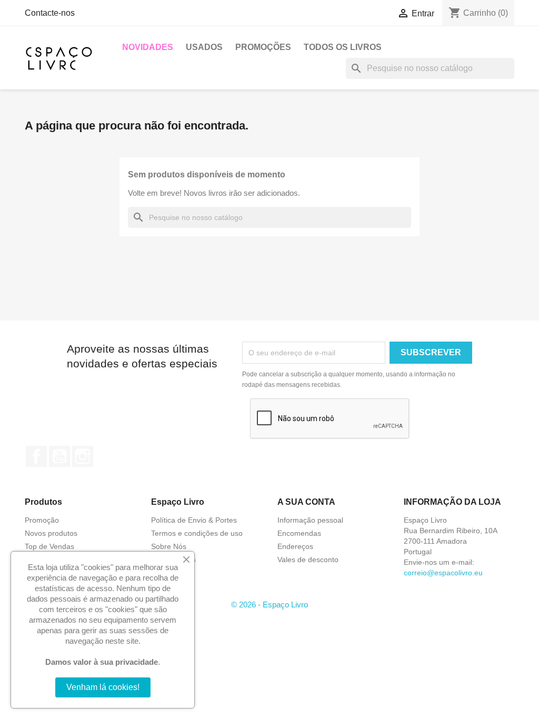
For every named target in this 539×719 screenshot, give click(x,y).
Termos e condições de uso (197, 533)
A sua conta (306, 501)
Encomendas (299, 533)
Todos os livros (343, 47)
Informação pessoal (310, 520)
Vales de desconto (307, 559)
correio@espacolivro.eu (443, 572)
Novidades (147, 47)
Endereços (295, 546)
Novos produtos (51, 533)
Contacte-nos (50, 12)
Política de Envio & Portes (194, 520)
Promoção (42, 520)
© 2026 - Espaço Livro (269, 604)
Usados (204, 47)
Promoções (263, 47)
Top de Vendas (49, 546)
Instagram (82, 456)
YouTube (59, 456)
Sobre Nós (168, 546)
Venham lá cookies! (102, 687)
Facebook (36, 456)
